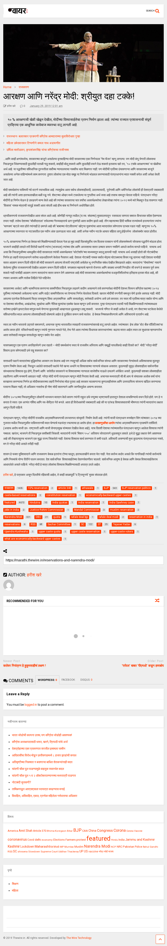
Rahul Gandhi (150, 846)
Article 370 (39, 830)
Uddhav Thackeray (68, 851)
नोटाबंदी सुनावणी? (21, 782)
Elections (59, 839)
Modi (56, 846)
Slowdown (34, 851)
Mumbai (69, 846)
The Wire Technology (79, 937)
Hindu (114, 839)
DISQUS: (86, 679)
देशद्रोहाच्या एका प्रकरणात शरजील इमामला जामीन (38, 748)
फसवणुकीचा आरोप (105, 423)
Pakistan (128, 846)
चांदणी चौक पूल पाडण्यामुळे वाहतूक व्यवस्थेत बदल (38, 769)
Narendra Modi (97, 846)
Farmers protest (75, 839)
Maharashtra (44, 846)
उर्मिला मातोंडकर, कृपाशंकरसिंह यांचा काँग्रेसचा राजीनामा (38, 149)
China (92, 830)
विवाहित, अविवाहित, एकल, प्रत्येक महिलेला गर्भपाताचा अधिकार (44, 796)
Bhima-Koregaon (56, 831)
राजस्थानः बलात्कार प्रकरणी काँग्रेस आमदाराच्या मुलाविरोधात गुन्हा (43, 136)
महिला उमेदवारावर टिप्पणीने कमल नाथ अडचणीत (33, 143)
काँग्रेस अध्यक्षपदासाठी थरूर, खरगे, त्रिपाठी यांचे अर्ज (40, 742)
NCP (113, 846)
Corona (120, 830)
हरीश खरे (8, 474)
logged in (31, 704)
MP (62, 846)
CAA (85, 830)
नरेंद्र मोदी (103, 851)
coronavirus (17, 839)
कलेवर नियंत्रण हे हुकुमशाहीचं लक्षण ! (24, 666)
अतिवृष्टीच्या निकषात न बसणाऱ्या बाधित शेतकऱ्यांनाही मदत (42, 762)
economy (47, 839)
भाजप (111, 851)
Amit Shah (25, 830)
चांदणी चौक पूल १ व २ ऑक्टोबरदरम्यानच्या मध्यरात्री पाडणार (44, 775)
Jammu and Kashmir (140, 840)
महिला (15, 890)
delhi (38, 839)
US (86, 851)
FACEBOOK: (69, 679)
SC (15, 851)
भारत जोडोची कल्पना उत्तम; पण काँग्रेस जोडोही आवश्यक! (42, 735)
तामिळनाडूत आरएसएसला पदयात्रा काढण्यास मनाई (38, 789)
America (13, 830)
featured (98, 838)
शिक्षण (15, 883)
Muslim (79, 846)
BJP (77, 830)
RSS (10, 851)
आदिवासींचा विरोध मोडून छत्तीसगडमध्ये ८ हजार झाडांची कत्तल (44, 755)
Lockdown (27, 846)
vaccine (93, 851)
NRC (119, 846)
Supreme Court (49, 851)
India (122, 839)
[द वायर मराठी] (15, 14)
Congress (105, 830)
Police (138, 846)
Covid (30, 839)
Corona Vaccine (134, 831)
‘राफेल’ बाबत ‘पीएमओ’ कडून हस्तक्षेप (143, 666)
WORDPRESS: (47, 680)
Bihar (70, 831)
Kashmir (14, 846)
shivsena (23, 851)
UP (81, 851)
